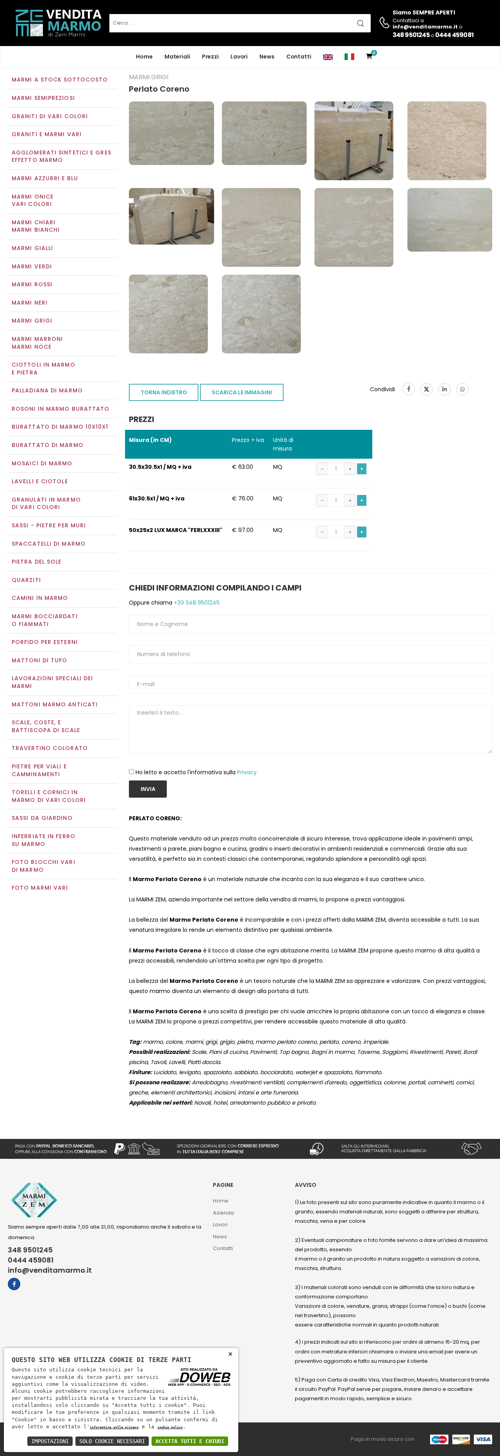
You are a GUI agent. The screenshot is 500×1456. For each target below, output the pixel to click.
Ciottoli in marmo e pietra (43, 368)
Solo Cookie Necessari (112, 1441)
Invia (148, 789)
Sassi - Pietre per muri (49, 525)
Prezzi (210, 56)
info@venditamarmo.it (50, 1270)
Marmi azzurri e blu (45, 178)
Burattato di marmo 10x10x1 (60, 427)
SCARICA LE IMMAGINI (242, 392)
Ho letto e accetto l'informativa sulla (196, 772)
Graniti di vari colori (50, 116)
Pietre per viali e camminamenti (39, 770)
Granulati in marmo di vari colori (46, 503)
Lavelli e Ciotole (40, 481)
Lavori (239, 56)
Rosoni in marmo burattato (61, 409)
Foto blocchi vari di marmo (43, 866)
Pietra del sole (37, 562)
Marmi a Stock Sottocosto (60, 79)
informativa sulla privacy (114, 1427)
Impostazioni (50, 1441)
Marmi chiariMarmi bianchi (36, 226)
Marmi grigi (32, 321)
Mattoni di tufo (40, 660)
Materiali (177, 56)
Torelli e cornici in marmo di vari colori (49, 796)
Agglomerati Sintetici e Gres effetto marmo (61, 156)
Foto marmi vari (40, 888)
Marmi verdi (32, 266)
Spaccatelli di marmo (49, 544)
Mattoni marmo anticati (55, 704)
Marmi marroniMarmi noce (37, 343)
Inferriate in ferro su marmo (43, 840)
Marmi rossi (32, 284)
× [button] (230, 1354)
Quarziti (26, 580)
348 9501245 (411, 34)
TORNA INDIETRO (164, 392)
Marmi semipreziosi (43, 98)
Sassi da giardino (42, 818)
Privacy (247, 772)
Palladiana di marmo (47, 390)
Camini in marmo (40, 598)
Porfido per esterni (45, 642)
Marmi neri (30, 303)
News (267, 56)
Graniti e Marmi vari (47, 134)
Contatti (298, 56)
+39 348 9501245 (196, 603)
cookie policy (170, 1427)
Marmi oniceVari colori (33, 200)
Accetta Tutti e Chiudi (189, 1441)
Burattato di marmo (48, 445)
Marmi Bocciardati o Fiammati (45, 620)
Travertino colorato (50, 748)
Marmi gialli (32, 248)
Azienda (223, 1213)
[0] (369, 57)
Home (144, 56)
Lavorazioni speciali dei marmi (52, 682)
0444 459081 (454, 34)
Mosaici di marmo (42, 463)
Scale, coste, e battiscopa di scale (46, 726)
